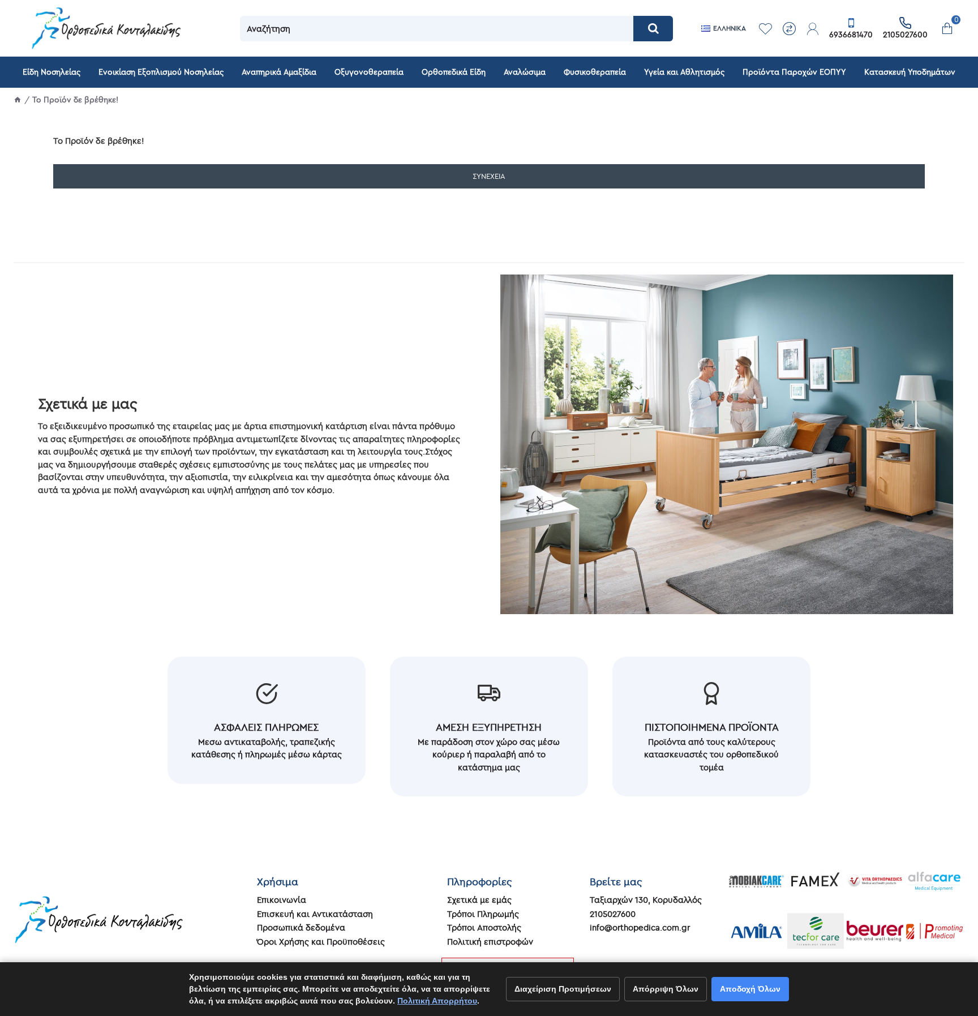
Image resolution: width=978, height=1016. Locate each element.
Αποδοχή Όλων (750, 988)
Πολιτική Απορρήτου (437, 1000)
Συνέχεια (489, 176)
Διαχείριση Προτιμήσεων (562, 988)
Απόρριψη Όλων (665, 988)
